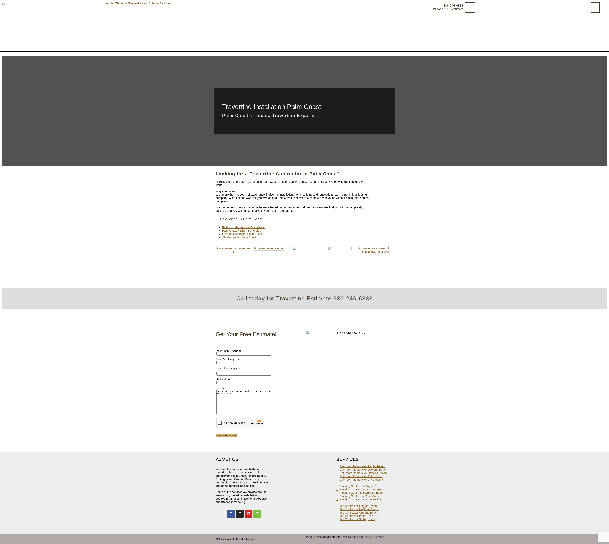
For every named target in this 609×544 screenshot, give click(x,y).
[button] (595, 7)
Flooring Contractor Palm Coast (242, 233)
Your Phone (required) (228, 368)
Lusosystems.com (330, 536)
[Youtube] (248, 514)
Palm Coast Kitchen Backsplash (242, 230)
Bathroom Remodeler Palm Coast (243, 227)
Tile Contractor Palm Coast (239, 237)
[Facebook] (231, 514)
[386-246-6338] (470, 7)
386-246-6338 (453, 5)
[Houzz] (257, 514)
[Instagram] (240, 514)
